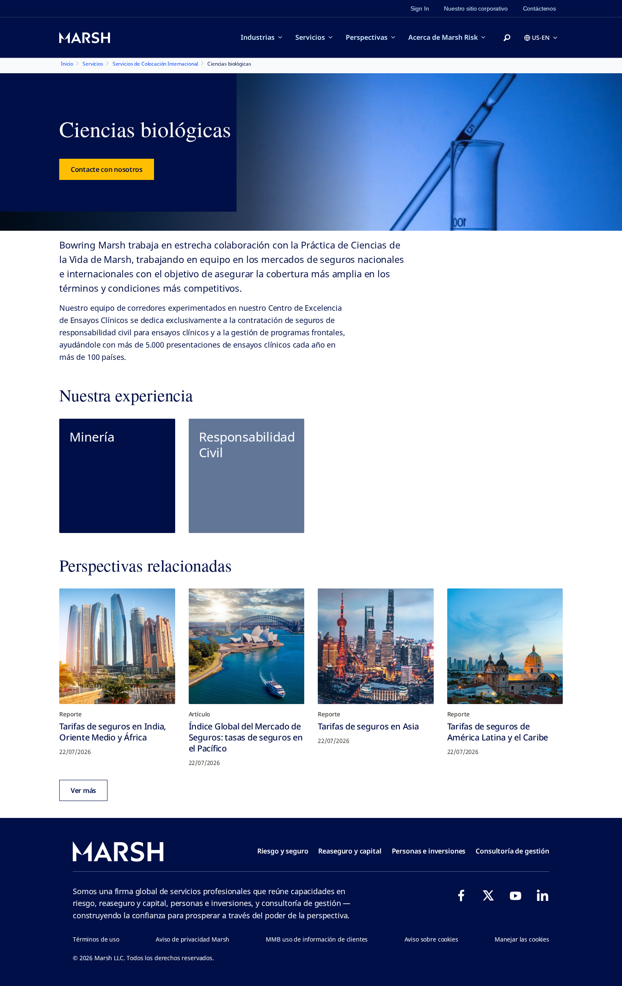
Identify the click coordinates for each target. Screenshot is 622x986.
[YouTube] (515, 895)
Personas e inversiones (429, 851)
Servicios (310, 37)
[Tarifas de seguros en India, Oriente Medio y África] (117, 646)
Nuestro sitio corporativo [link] (475, 8)
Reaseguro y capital (349, 851)
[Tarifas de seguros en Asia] (376, 646)
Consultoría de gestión (512, 851)
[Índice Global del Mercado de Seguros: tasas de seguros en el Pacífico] (247, 646)
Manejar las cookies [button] (522, 939)
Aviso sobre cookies (431, 939)
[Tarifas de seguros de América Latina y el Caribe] (505, 646)
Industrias (258, 37)
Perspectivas (367, 37)
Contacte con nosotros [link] (107, 169)
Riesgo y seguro (282, 851)
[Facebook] (461, 895)
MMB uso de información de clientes (317, 939)
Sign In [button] (419, 8)
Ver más (83, 790)
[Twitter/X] (488, 895)
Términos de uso (96, 939)
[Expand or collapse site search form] (506, 38)
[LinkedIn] (542, 895)
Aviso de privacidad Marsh (192, 939)
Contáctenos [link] (539, 8)
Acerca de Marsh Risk (443, 37)
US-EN (541, 37)
